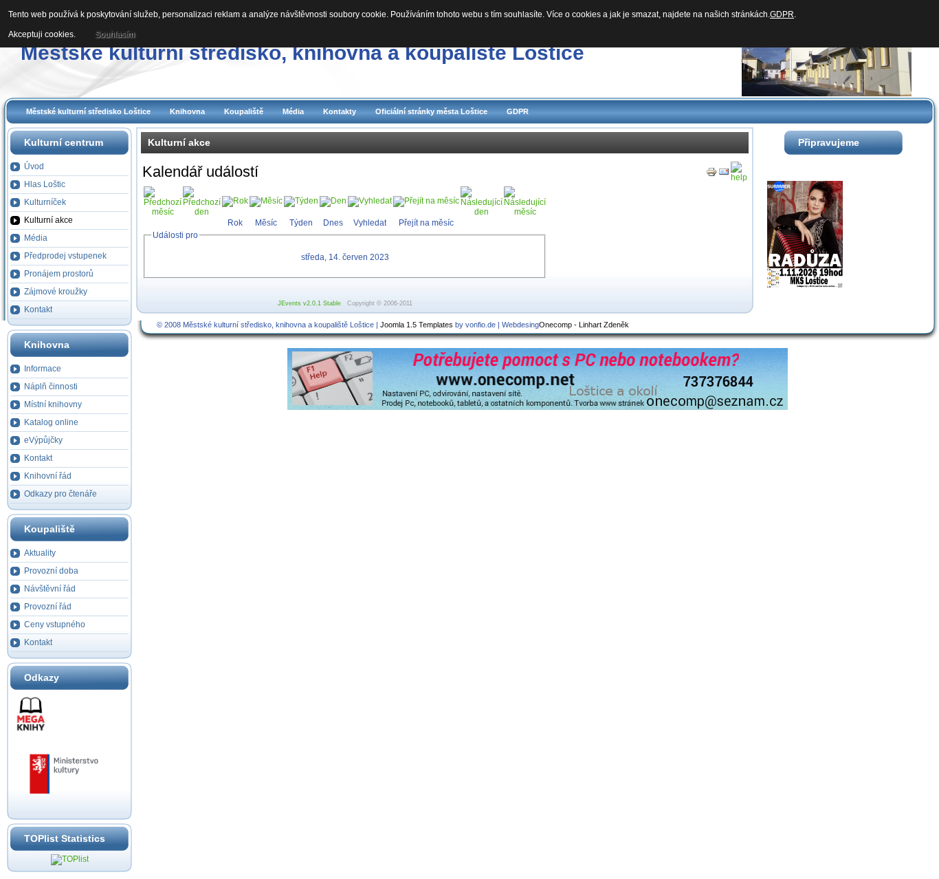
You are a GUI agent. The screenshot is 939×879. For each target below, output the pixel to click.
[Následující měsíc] (525, 212)
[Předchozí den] (202, 212)
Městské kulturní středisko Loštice (88, 111)
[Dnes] (333, 201)
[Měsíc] (266, 201)
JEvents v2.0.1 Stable (309, 303)
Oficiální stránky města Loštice (431, 111)
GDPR (518, 111)
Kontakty (339, 111)
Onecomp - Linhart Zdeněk (584, 325)
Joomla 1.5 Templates (416, 325)
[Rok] (235, 201)
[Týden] (301, 201)
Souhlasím (115, 34)
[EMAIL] (723, 175)
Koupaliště (243, 111)
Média (293, 111)
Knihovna (187, 111)
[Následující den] (481, 212)
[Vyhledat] (370, 201)
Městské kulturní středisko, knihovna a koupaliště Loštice (302, 52)
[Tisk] (711, 175)
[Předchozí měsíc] (162, 212)
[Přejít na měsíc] (426, 201)
